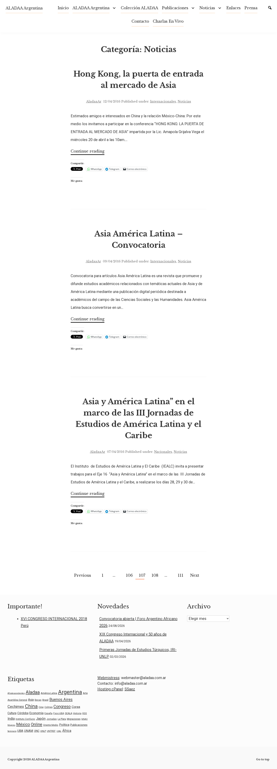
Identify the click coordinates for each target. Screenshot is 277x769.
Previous (82, 575)
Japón (41, 719)
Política (64, 725)
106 (129, 575)
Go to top (262, 759)
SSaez (130, 689)
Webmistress (108, 677)
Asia (31, 700)
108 (154, 575)
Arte (85, 693)
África (66, 731)
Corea (76, 707)
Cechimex (16, 707)
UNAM (28, 731)
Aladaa (33, 692)
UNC (36, 731)
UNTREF (51, 731)
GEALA (68, 713)
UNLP (43, 731)
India (11, 719)
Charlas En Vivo (168, 21)
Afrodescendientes (16, 693)
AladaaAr (93, 101)
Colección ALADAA (139, 8)
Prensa (250, 8)
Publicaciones (175, 8)
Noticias (184, 101)
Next (194, 575)
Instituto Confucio (25, 719)
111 (180, 575)
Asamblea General (17, 700)
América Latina (49, 693)
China (31, 706)
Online (36, 724)
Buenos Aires (61, 699)
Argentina (70, 692)
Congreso (62, 706)
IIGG (84, 713)
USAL (59, 731)
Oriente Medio (50, 725)
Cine (41, 706)
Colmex (48, 707)
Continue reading (87, 152)
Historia (77, 713)
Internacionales (163, 101)
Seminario (12, 731)
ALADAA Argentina (24, 8)
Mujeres (11, 725)
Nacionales (163, 452)
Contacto (140, 21)
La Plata (62, 719)
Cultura (12, 713)
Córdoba (22, 713)
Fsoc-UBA (58, 713)
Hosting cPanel (110, 689)
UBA (20, 731)
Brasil (45, 699)
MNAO (84, 719)
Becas (38, 700)
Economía (36, 713)
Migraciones (73, 718)
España (48, 713)
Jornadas (52, 719)
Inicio (63, 8)
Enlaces (233, 8)
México (23, 724)
